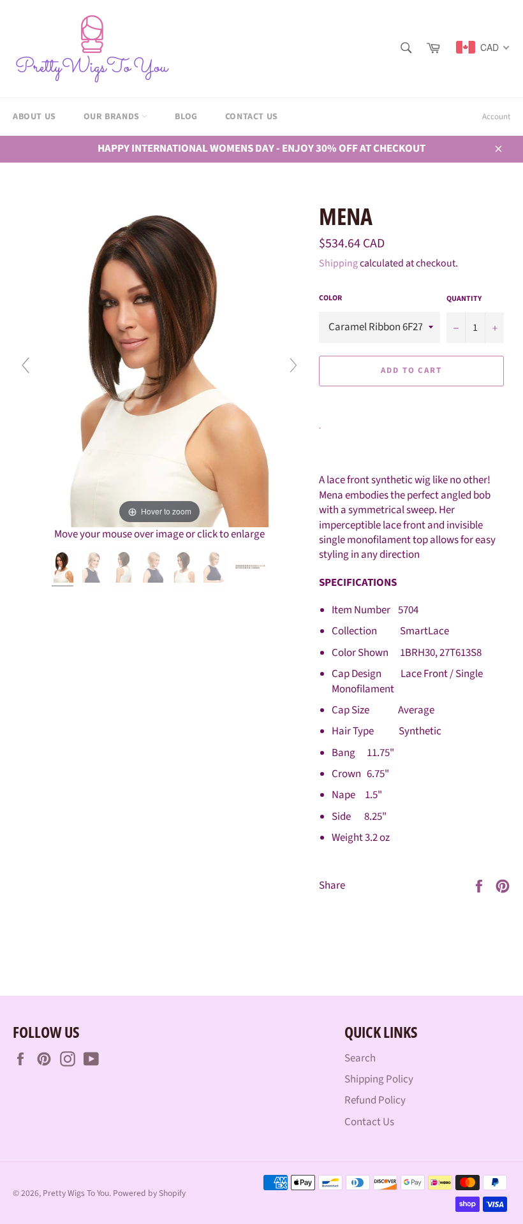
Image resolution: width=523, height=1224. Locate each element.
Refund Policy (375, 1100)
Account (496, 116)
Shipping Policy (378, 1079)
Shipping (338, 263)
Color (330, 298)
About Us (34, 116)
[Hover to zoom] (160, 363)
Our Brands (113, 116)
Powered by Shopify (149, 1193)
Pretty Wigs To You (76, 1193)
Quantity (464, 299)
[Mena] (63, 568)
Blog (186, 116)
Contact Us (251, 116)
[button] (411, 400)
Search (360, 1058)
